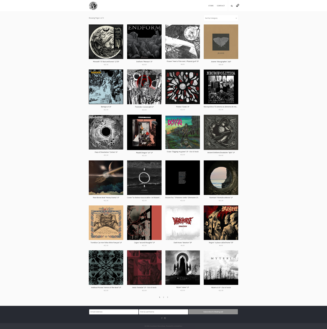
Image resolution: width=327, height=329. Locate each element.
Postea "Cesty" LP (182, 107)
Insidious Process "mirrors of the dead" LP (106, 287)
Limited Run (178, 326)
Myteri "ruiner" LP (182, 287)
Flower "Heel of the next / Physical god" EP (183, 61)
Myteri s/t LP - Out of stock (221, 287)
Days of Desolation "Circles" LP (106, 152)
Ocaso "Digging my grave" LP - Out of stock (182, 152)
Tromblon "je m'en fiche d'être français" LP (106, 243)
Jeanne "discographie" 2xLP (221, 62)
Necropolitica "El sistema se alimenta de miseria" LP (223, 107)
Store (211, 6)
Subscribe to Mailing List (213, 312)
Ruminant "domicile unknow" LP (221, 198)
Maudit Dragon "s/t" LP (144, 153)
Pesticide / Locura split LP (144, 107)
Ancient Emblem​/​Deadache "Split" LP (221, 152)
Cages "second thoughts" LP (144, 243)
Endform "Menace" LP (144, 62)
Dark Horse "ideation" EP (183, 243)
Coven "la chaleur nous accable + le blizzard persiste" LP (147, 198)
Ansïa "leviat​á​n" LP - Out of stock (144, 287)
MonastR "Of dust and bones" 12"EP (106, 62)
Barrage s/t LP (106, 107)
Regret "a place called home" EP (221, 243)
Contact (221, 6)
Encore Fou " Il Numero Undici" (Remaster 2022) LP (183, 198)
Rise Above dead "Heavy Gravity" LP (106, 198)
